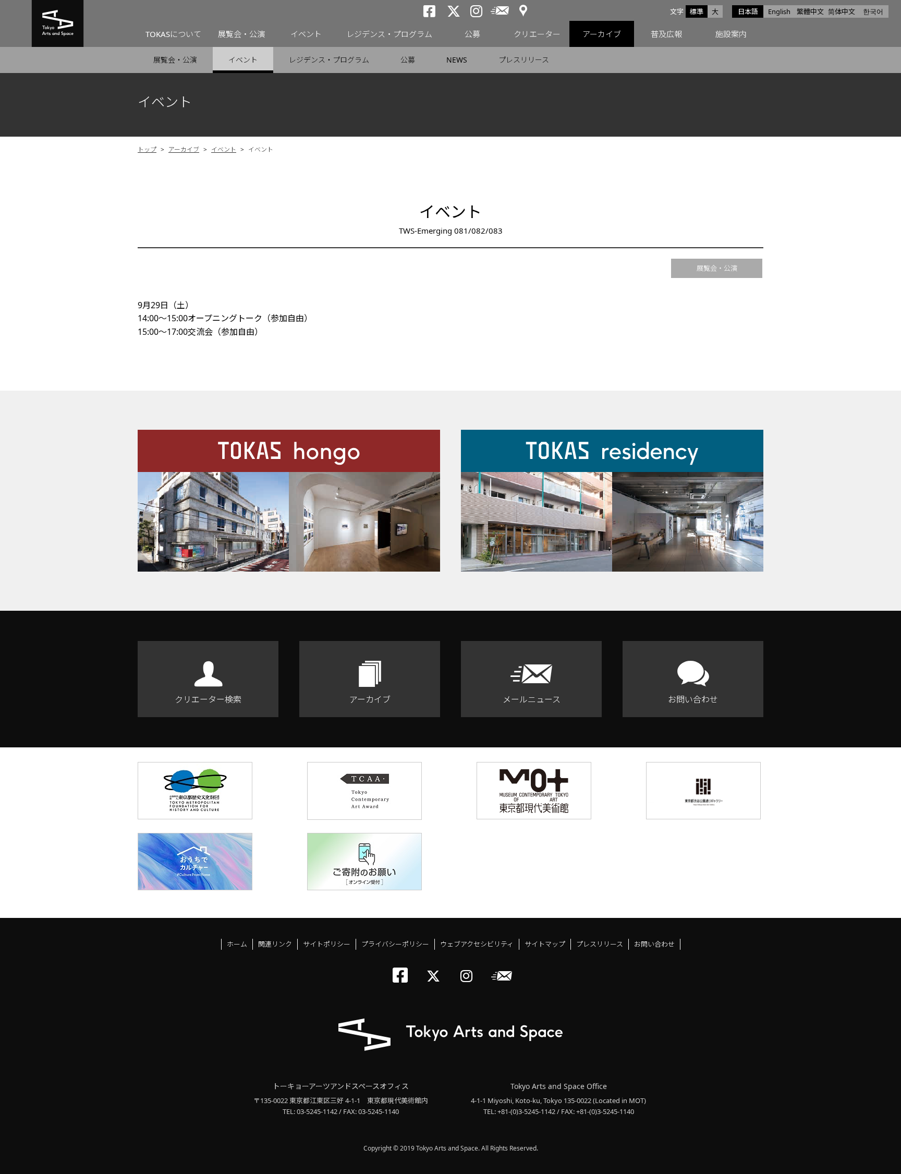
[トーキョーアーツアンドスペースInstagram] (469, 967)
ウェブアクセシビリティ (477, 944)
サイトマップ (545, 944)
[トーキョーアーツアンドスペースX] (436, 967)
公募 (472, 34)
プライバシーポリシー (395, 944)
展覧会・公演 (241, 34)
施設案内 (731, 34)
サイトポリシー (326, 944)
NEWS (456, 60)
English (779, 11)
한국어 (873, 11)
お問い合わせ (693, 699)
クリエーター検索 (208, 699)
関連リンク (275, 944)
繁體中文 (810, 11)
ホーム (237, 944)
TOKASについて (173, 34)
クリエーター (537, 34)
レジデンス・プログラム (389, 34)
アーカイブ (601, 34)
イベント (306, 34)
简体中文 (841, 11)
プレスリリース (523, 60)
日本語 (748, 11)
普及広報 (666, 34)
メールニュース (532, 699)
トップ (147, 149)
